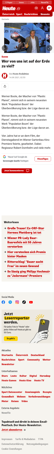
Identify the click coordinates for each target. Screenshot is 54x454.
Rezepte (47, 392)
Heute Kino (25, 380)
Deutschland (37, 355)
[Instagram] (17, 301)
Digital (33, 376)
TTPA (40, 439)
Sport (19, 14)
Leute (14, 376)
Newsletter (8, 364)
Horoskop (45, 376)
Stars (5, 376)
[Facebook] (3, 301)
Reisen (15, 401)
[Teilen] (5, 86)
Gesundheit (8, 396)
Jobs (32, 2)
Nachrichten (8, 359)
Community (33, 359)
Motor (5, 401)
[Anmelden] (42, 8)
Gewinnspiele (32, 392)
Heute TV (39, 380)
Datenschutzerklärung (13, 444)
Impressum (7, 439)
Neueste (45, 14)
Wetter (47, 359)
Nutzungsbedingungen (37, 444)
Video (24, 401)
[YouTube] (31, 301)
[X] (10, 301)
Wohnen (21, 396)
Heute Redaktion (21, 74)
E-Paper (9, 2)
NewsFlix (44, 2)
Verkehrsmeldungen (39, 396)
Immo (21, 2)
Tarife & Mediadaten (25, 439)
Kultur (23, 376)
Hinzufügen (42, 159)
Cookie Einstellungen (12, 448)
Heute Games (9, 380)
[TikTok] (24, 301)
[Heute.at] (9, 8)
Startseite (5, 19)
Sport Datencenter (12, 392)
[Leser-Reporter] (36, 8)
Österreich (8, 14)
